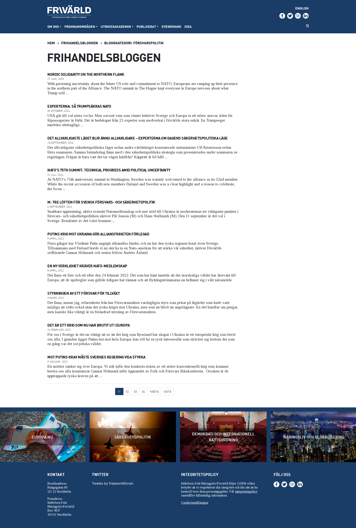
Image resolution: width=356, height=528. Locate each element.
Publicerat (146, 26)
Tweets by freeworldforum (112, 483)
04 (143, 391)
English (302, 8)
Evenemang (171, 26)
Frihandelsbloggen (79, 43)
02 (127, 391)
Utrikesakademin (116, 26)
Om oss (53, 26)
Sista (167, 391)
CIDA (188, 26)
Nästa (154, 391)
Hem (51, 43)
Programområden (79, 26)
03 (135, 391)
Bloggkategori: (134, 43)
